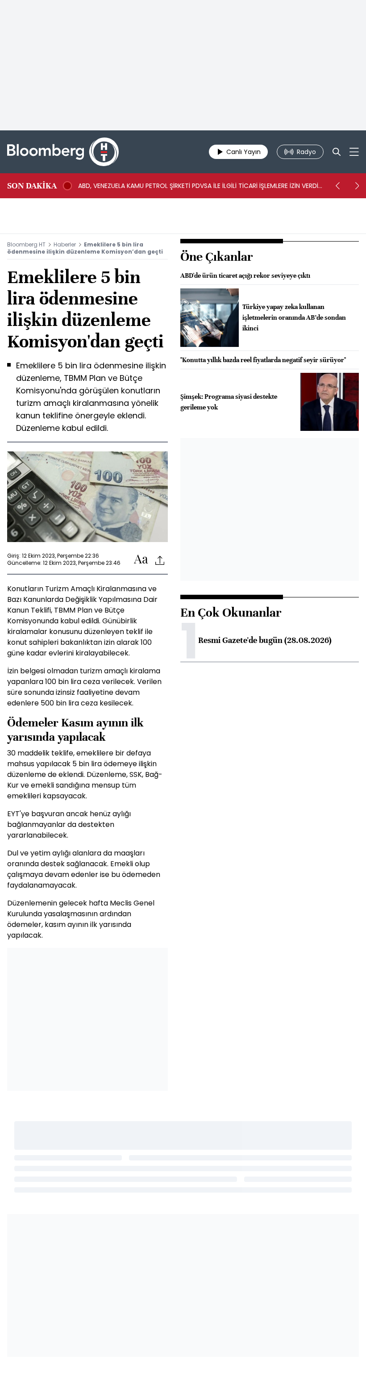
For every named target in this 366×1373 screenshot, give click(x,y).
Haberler (65, 244)
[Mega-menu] (354, 152)
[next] (357, 186)
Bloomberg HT (26, 244)
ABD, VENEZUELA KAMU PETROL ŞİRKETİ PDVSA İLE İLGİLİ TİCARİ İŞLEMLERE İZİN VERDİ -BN (198, 185)
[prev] (337, 186)
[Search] (337, 152)
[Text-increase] (141, 560)
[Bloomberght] (63, 152)
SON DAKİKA (32, 185)
